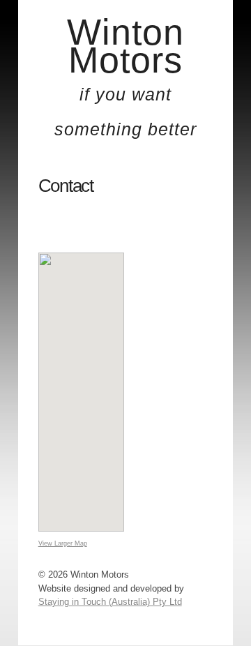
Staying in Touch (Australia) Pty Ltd (110, 601)
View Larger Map (62, 543)
